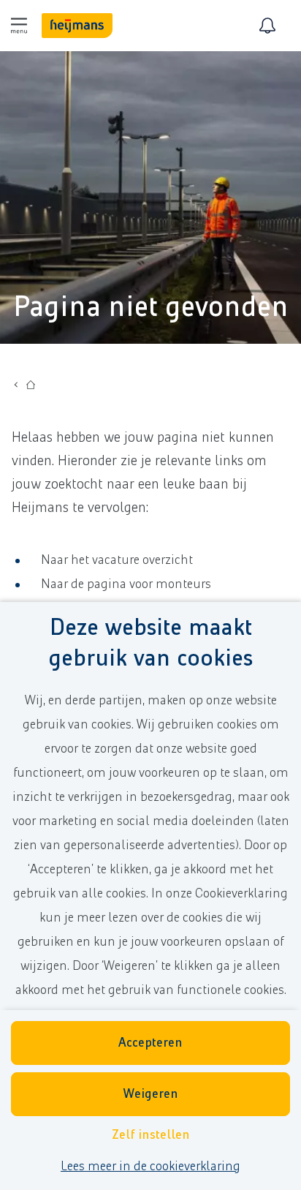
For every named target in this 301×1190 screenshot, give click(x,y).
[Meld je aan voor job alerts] (267, 26)
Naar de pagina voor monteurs (126, 584)
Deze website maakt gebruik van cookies (150, 643)
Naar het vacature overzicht (117, 560)
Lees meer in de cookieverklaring (150, 1166)
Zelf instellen (151, 1135)
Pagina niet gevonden (151, 307)
